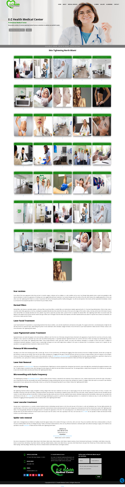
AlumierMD (109, 4)
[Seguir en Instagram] (33, 475)
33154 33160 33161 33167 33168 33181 (62, 436)
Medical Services (72, 4)
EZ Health (29, 396)
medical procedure (29, 366)
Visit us (29, 30)
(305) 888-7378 (30, 464)
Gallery (102, 4)
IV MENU (96, 4)
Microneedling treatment (33, 378)
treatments (26, 425)
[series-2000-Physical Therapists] (23, 225)
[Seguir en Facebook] (24, 475)
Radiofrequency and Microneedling (61, 356)
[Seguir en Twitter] (27, 475)
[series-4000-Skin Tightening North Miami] (82, 80)
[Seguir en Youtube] (42, 475)
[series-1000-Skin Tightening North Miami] (23, 80)
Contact (116, 4)
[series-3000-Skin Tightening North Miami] (62, 80)
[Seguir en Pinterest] (30, 475)
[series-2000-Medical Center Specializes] (43, 80)
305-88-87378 (62, 430)
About (64, 4)
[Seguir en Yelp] (36, 475)
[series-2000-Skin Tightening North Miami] (23, 109)
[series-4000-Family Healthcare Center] (43, 138)
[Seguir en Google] (39, 475)
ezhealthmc (62, 434)
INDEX (62, 486)
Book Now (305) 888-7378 (17, 30)
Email (28, 468)
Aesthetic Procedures (85, 4)
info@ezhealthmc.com (62, 432)
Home (59, 4)
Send (98, 476)
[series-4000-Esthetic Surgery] (82, 196)
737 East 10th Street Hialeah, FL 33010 (36, 457)
